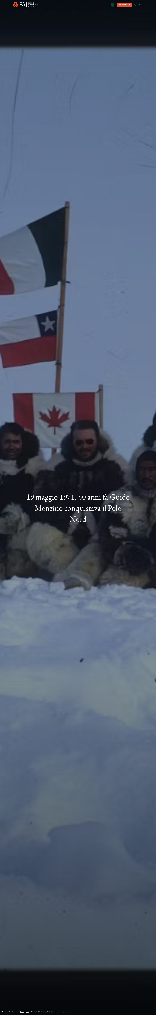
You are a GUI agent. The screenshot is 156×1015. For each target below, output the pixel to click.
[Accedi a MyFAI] (135, 4)
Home (22, 1012)
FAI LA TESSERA (124, 5)
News (27, 1012)
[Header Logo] (26, 5)
